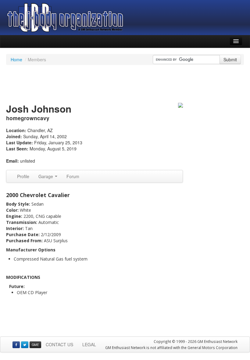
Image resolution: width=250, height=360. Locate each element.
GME (35, 344)
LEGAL (89, 344)
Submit (230, 59)
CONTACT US (59, 344)
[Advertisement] (125, 85)
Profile (23, 176)
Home (16, 59)
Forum (72, 176)
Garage (46, 176)
